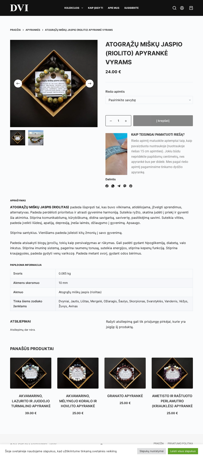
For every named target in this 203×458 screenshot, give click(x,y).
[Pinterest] (130, 185)
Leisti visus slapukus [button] (183, 451)
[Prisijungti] (182, 8)
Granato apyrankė (125, 396)
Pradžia (159, 443)
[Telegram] (118, 185)
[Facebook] (106, 185)
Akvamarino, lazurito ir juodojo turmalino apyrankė (31, 401)
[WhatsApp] (112, 185)
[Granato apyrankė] (125, 373)
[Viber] (124, 185)
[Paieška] (174, 8)
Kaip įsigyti (95, 7)
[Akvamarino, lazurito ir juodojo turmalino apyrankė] (30, 373)
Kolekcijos (71, 7)
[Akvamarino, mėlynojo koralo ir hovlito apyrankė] (78, 373)
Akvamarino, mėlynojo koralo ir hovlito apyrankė (78, 401)
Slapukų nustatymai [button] (152, 451)
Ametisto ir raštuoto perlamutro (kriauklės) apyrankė (172, 401)
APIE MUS (113, 7)
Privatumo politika (180, 443)
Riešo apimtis (115, 91)
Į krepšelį (162, 121)
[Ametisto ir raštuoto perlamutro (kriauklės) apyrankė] (172, 373)
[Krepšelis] (190, 8)
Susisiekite (131, 7)
